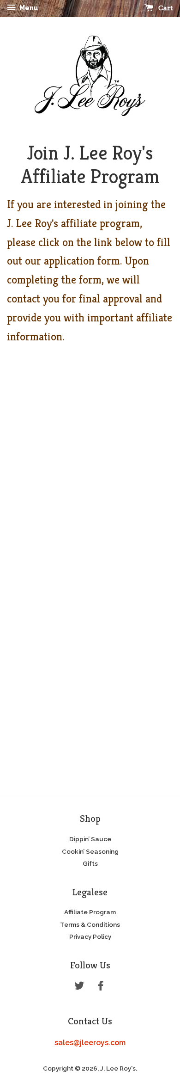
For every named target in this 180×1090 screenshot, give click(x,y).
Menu (28, 8)
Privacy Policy (90, 936)
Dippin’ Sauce (90, 839)
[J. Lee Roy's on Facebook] (101, 987)
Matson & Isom (90, 1084)
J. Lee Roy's (118, 1068)
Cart (165, 8)
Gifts (90, 863)
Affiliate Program (90, 912)
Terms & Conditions (90, 924)
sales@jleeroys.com (90, 1042)
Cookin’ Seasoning (90, 851)
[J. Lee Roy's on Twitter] (79, 987)
